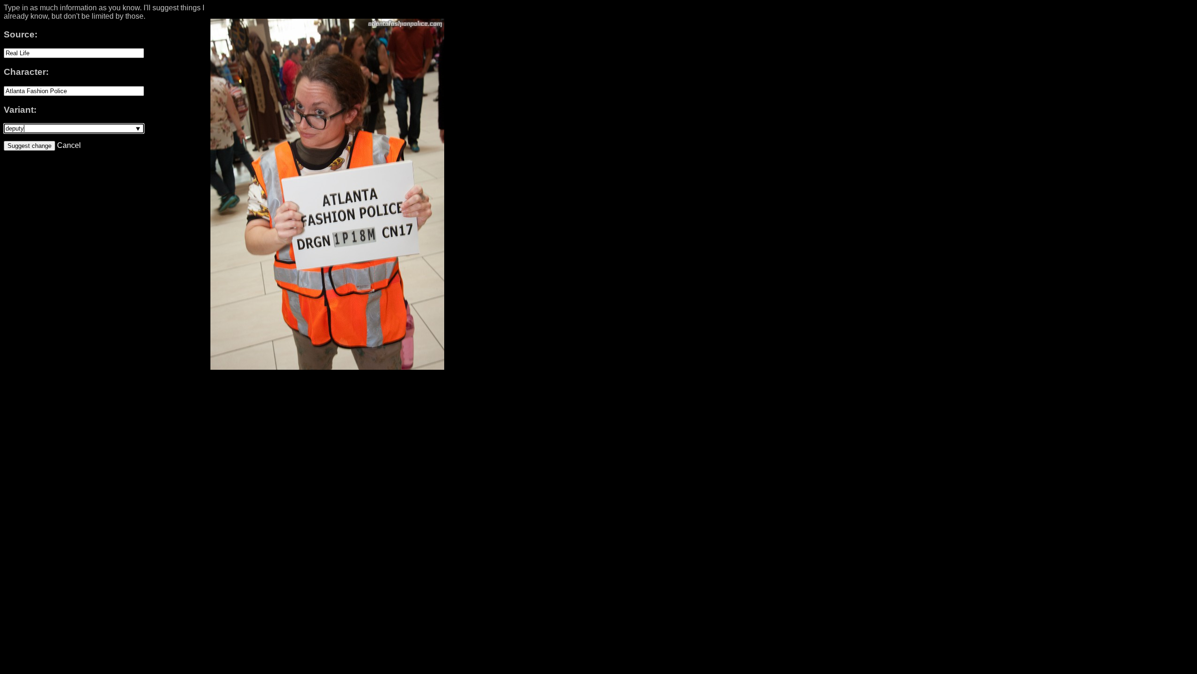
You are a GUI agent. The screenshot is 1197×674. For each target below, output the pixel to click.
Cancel (68, 145)
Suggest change (29, 145)
